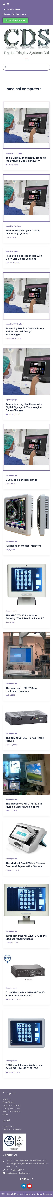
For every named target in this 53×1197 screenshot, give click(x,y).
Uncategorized (11, 475)
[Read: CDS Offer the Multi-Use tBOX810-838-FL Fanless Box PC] (26, 967)
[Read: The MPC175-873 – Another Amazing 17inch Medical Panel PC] (26, 582)
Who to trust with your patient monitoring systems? (23, 232)
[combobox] (26, 67)
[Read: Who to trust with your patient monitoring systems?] (26, 198)
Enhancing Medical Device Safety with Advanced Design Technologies (25, 331)
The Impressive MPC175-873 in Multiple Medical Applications (24, 805)
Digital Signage (11, 400)
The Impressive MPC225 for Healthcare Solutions (22, 689)
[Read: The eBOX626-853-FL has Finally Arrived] (26, 716)
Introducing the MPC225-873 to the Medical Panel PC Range (26, 937)
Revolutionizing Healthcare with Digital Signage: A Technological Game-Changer (24, 407)
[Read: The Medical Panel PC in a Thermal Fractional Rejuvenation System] (26, 837)
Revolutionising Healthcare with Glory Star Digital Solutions (24, 257)
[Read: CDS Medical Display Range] (26, 447)
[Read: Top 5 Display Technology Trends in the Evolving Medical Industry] (26, 125)
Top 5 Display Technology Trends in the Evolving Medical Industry (26, 159)
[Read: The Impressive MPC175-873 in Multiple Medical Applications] (26, 774)
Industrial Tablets (12, 251)
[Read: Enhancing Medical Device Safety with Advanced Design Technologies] (26, 295)
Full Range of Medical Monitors (23, 545)
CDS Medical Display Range (21, 479)
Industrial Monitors (13, 226)
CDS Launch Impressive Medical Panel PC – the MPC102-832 (24, 1067)
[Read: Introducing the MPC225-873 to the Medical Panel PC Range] (26, 903)
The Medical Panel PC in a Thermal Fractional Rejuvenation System (25, 865)
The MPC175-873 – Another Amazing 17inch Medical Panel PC (25, 617)
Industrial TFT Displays (14, 153)
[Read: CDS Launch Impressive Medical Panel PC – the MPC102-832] (26, 1032)
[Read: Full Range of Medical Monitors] (26, 515)
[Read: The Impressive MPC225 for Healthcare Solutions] (26, 655)
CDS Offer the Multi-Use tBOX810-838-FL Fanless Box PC (26, 994)
